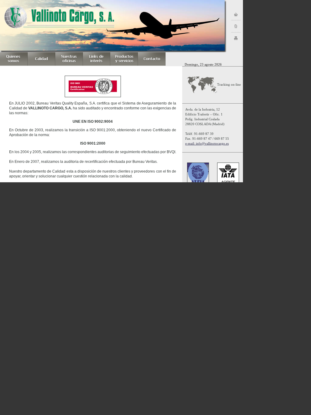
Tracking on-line (229, 84)
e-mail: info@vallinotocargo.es (207, 143)
